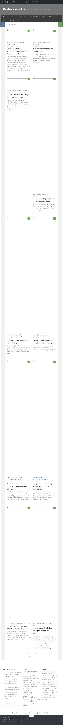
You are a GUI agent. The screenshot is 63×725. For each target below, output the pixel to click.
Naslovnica (6, 16)
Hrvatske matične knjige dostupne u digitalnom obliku (42, 630)
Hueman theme (20, 721)
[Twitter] (56, 719)
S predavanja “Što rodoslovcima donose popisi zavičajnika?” (10, 696)
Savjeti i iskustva (22, 90)
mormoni (25, 686)
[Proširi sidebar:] (3, 24)
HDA (33, 676)
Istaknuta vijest (11, 42)
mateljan (27, 684)
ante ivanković (28, 672)
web (36, 703)
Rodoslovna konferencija (14, 336)
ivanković (37, 678)
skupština (25, 703)
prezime (26, 694)
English (51, 16)
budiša (24, 674)
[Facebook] (53, 719)
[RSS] (59, 719)
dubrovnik (36, 674)
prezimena (28, 696)
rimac (28, 699)
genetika (25, 676)
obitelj (28, 686)
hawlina (29, 676)
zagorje (25, 705)
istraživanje (31, 678)
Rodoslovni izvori (34, 16)
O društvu (13, 16)
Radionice (20, 623)
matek (24, 684)
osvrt (32, 686)
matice (30, 684)
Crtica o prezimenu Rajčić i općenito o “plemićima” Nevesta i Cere (11, 681)
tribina (33, 703)
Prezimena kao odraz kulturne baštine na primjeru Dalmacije (12, 674)
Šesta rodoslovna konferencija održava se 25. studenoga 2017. (18, 51)
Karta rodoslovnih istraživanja (11, 20)
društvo (32, 674)
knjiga (31, 680)
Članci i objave (6, 2)
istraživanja (25, 678)
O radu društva (17, 2)
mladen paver (35, 684)
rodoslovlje (28, 701)
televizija (29, 703)
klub (27, 680)
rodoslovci (37, 699)
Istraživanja (23, 16)
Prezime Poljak (7, 703)
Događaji (9, 334)
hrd (36, 676)
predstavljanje (27, 693)
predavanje (28, 690)
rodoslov (32, 699)
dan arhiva (28, 674)
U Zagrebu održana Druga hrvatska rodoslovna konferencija (43, 486)
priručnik (35, 697)
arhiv (36, 672)
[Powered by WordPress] (7, 721)
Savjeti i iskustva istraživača (32, 2)
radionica (24, 699)
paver (36, 686)
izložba (24, 680)
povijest (25, 688)
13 (55, 508)
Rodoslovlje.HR (14, 9)
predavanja (29, 688)
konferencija (27, 682)
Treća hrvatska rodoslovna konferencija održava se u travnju (17, 486)
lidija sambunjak (36, 682)
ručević (35, 701)
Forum (44, 16)
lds (32, 682)
